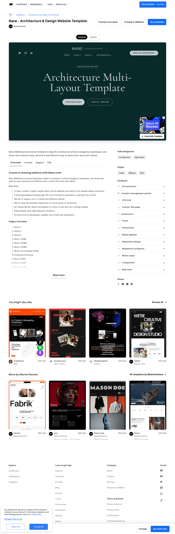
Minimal (132, 173)
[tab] (16, 162)
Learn (50, 4)
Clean (121, 173)
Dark (142, 173)
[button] (37, 4)
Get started (153, 4)
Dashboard (21, 4)
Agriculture (139, 157)
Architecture (124, 157)
